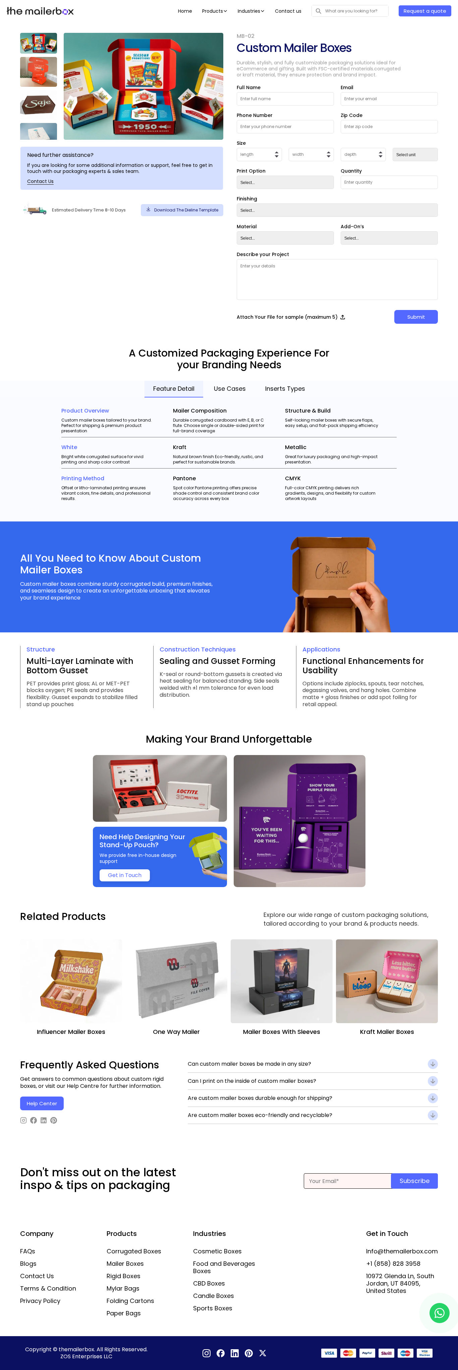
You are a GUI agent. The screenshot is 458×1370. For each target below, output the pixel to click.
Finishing (247, 199)
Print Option (251, 171)
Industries (249, 11)
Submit (416, 316)
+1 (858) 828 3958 (393, 1263)
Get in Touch (124, 875)
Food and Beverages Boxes (224, 1267)
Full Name (249, 87)
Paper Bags (124, 1313)
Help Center (42, 1103)
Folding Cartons (130, 1301)
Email (347, 87)
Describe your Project (263, 254)
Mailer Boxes (125, 1263)
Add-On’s (352, 227)
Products (212, 11)
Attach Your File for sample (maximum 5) (287, 317)
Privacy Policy (40, 1301)
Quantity (351, 171)
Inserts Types (285, 388)
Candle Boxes (213, 1296)
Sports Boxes (212, 1308)
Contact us (288, 11)
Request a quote (425, 10)
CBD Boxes (209, 1283)
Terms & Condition (48, 1288)
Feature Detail (173, 388)
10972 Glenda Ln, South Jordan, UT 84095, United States (400, 1283)
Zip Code (351, 115)
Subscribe (415, 1181)
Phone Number (255, 115)
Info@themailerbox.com (402, 1251)
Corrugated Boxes (134, 1251)
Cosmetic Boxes (217, 1251)
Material (247, 227)
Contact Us (40, 181)
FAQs (27, 1251)
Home (185, 11)
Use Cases (230, 388)
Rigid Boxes (123, 1276)
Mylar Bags (123, 1288)
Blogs (28, 1263)
